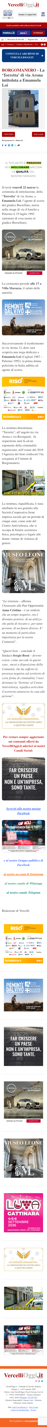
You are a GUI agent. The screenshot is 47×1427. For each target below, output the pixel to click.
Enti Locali (38, 134)
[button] (42, 39)
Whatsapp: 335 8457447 (28, 1398)
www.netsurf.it (31, 1421)
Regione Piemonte (35, 39)
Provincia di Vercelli (15, 39)
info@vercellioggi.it (19, 1407)
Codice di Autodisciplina (20, 1410)
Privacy (33, 1410)
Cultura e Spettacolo (24, 44)
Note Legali (33, 1407)
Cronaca (10, 44)
